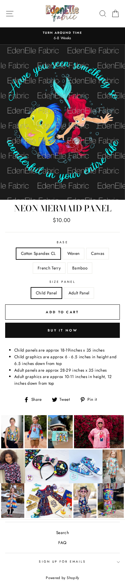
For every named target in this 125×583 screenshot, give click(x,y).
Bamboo (79, 268)
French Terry (49, 268)
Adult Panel (79, 293)
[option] (62, 35)
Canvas (97, 253)
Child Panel (46, 293)
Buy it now (62, 330)
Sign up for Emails (62, 561)
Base (62, 242)
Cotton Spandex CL (38, 253)
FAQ (62, 543)
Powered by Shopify (62, 578)
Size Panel (62, 281)
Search (62, 532)
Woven (73, 253)
